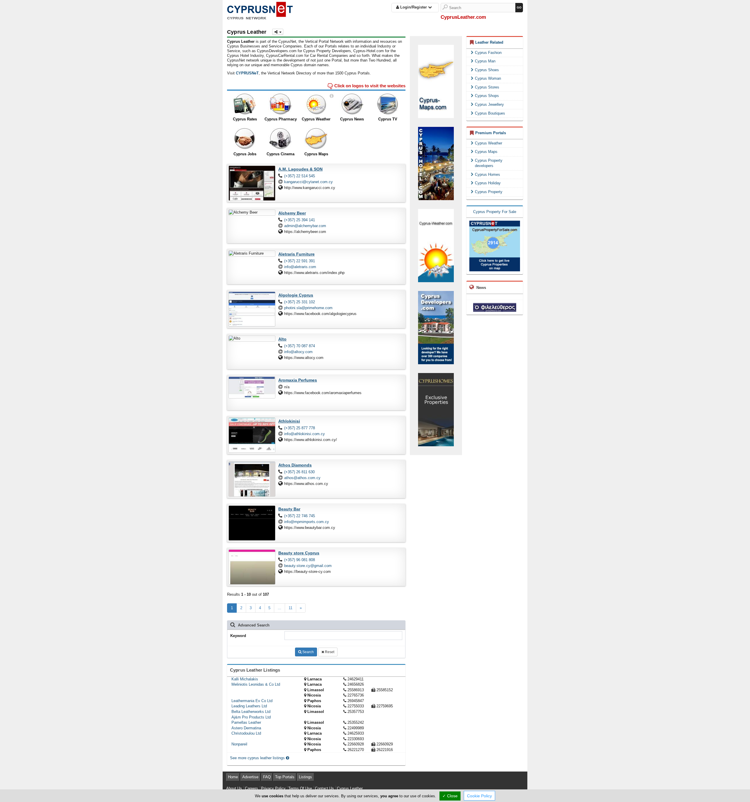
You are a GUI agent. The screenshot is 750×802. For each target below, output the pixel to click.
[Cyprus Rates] (244, 104)
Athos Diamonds (295, 465)
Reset (329, 652)
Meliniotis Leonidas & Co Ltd (255, 684)
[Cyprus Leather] (260, 9)
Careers (251, 788)
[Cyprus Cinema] (280, 139)
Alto (282, 339)
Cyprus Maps (316, 154)
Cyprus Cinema (280, 154)
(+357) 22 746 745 (299, 516)
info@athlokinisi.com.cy (304, 434)
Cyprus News (352, 119)
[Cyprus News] (352, 104)
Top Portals (284, 777)
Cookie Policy (479, 796)
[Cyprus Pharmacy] (280, 104)
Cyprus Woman (488, 78)
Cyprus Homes (487, 174)
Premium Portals (490, 133)
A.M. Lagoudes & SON (300, 169)
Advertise (250, 777)
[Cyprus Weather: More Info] (332, 95)
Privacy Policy (273, 788)
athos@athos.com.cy (302, 478)
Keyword (238, 636)
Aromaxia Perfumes (297, 380)
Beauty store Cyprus (298, 553)
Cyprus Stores (487, 87)
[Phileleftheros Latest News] (494, 307)
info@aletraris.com (300, 267)
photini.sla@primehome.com (308, 308)
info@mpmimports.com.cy (306, 522)
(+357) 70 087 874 (299, 346)
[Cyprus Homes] (436, 409)
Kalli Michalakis (244, 679)
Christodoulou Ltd (246, 733)
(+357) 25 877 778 (299, 428)
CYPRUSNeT (247, 73)
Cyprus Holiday (488, 183)
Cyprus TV (387, 119)
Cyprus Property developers (488, 163)
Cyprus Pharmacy (281, 119)
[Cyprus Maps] (316, 139)
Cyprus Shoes (487, 70)
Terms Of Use (300, 788)
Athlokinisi (289, 421)
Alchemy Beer (292, 213)
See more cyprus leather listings (258, 758)
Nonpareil (239, 744)
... (279, 608)
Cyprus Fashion (488, 52)
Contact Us (324, 788)
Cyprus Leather (350, 788)
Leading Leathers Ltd (249, 706)
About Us (234, 788)
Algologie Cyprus (295, 295)
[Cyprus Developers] (436, 327)
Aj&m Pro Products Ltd (251, 717)
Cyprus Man (485, 61)
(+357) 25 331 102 (299, 302)
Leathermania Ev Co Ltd (251, 701)
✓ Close (450, 796)
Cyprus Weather (316, 119)
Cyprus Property (488, 192)
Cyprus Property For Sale (494, 212)
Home (233, 777)
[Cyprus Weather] (316, 104)
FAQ (267, 777)
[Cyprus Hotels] (436, 163)
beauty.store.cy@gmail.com (308, 565)
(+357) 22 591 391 (299, 261)
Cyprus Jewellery (489, 104)
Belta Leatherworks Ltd (250, 711)
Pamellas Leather (246, 722)
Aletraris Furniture (296, 254)
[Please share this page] (277, 32)
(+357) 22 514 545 (299, 176)
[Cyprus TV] (387, 104)
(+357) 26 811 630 (299, 472)
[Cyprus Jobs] (244, 139)
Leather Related (489, 42)
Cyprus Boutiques (490, 113)
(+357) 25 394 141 (299, 220)
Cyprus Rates (245, 119)
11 (290, 608)
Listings (305, 777)
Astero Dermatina (246, 728)
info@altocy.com (298, 352)
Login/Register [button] (413, 7)
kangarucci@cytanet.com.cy (308, 182)
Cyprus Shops (487, 95)
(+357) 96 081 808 (299, 560)
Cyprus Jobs (244, 154)
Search (307, 652)
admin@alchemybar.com (305, 226)
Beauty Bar (289, 509)
